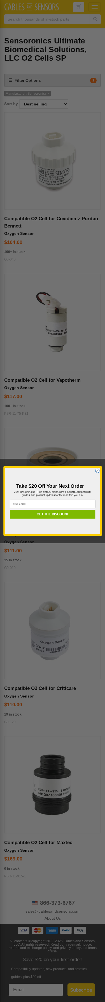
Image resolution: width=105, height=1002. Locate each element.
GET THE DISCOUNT (52, 514)
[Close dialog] (97, 471)
